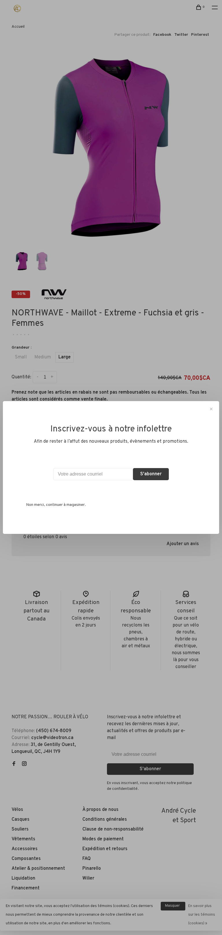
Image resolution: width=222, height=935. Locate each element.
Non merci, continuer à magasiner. (56, 504)
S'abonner (151, 474)
